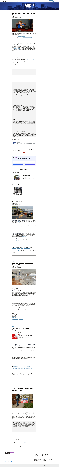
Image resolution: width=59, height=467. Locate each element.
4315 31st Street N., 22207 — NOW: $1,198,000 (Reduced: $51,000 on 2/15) (23, 368)
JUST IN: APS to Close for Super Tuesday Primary (22, 389)
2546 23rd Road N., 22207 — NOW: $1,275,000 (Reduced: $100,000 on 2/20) (23, 366)
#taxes (19, 150)
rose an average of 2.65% (26, 67)
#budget (19, 148)
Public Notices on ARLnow (37, 459)
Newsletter (22, 1)
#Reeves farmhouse (15, 250)
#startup (27, 250)
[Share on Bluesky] (33, 149)
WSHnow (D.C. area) (45, 461)
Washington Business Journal (21, 231)
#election (23, 442)
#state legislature (32, 250)
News (13, 11)
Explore (18, 1)
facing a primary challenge (17, 48)
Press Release (24, 236)
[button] (35, 285)
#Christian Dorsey (19, 247)
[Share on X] (31, 149)
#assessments (14, 148)
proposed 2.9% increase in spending (27, 37)
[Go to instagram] (8, 461)
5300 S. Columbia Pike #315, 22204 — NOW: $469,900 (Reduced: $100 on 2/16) (23, 371)
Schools (13, 386)
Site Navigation (36, 461)
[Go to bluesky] (13, 461)
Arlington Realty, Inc (16, 375)
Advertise (13, 1)
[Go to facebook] (6, 461)
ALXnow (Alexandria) (45, 454)
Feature (13, 326)
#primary (27, 442)
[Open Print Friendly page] (35, 149)
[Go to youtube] (10, 461)
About (9, 1)
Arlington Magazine (17, 240)
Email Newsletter (36, 455)
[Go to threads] (12, 461)
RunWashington (44, 460)
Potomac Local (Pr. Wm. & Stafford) (47, 459)
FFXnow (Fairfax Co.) (45, 455)
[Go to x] (5, 461)
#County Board (24, 148)
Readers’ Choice (36, 460)
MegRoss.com (14, 317)
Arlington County (23, 227)
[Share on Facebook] (29, 149)
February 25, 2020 (28, 73)
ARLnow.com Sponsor (16, 266)
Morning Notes (17, 202)
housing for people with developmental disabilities (24, 226)
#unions (14, 252)
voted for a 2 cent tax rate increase (29, 59)
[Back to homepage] (5, 1)
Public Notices (30, 1)
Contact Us (35, 454)
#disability (31, 247)
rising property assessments (21, 36)
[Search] (55, 1)
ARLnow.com (15, 16)
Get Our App (51, 1)
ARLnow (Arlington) (45, 453)
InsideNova (19, 244)
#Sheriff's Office (22, 250)
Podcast (26, 1)
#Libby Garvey (14, 150)
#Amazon (14, 247)
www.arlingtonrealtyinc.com (28, 341)
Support (36, 1)
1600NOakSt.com (27, 310)
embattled (18, 221)
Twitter (18, 222)
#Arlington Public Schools (16, 442)
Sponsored (13, 261)
